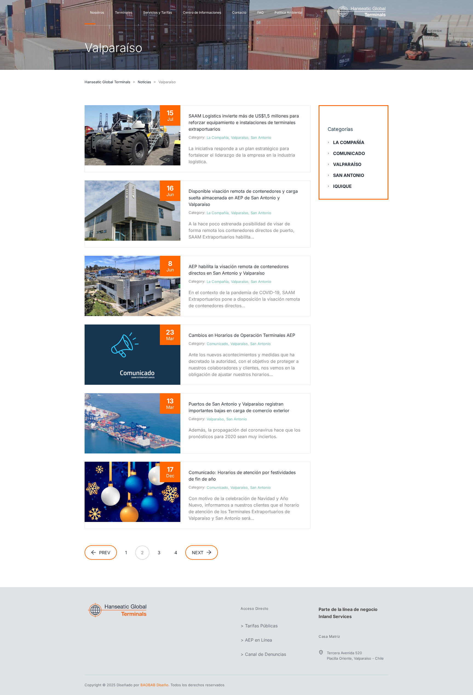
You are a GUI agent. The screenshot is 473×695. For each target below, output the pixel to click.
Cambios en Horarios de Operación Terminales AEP (242, 335)
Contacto (239, 12)
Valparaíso (239, 137)
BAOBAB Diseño (154, 685)
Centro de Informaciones (202, 12)
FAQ (260, 12)
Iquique (342, 186)
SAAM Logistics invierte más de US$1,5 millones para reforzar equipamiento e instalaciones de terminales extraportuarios (244, 122)
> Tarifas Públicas (259, 625)
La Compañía (218, 137)
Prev (104, 552)
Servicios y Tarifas (157, 12)
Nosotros (97, 12)
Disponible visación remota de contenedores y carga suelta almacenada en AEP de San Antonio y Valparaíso (243, 197)
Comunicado (217, 343)
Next (197, 552)
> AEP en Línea (256, 640)
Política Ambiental (288, 12)
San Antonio (261, 137)
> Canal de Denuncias (263, 654)
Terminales (123, 12)
